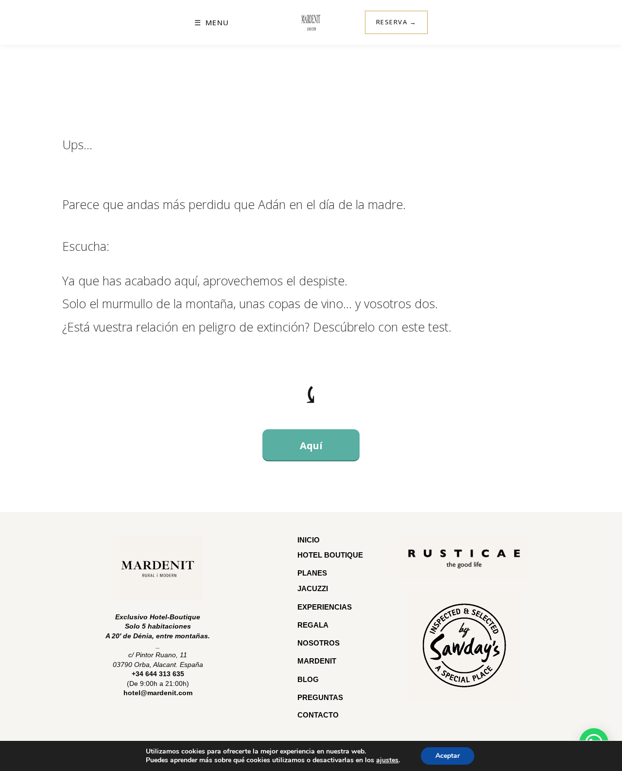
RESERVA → (396, 22)
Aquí (311, 445)
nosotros (318, 643)
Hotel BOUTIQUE (330, 555)
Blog (308, 679)
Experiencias (324, 607)
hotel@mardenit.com (157, 693)
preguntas (321, 697)
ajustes (387, 760)
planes (312, 573)
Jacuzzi (312, 588)
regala (312, 625)
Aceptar (447, 755)
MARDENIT (316, 661)
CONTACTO (318, 715)
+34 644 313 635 (158, 674)
